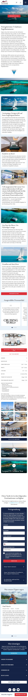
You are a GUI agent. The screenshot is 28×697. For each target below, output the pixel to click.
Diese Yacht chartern (10, 566)
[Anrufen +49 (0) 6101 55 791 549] (20, 2)
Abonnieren (14, 653)
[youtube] (18, 689)
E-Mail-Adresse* (7, 536)
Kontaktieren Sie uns (14, 682)
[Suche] (16, 2)
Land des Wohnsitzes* (9, 547)
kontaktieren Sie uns (14, 502)
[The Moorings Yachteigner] (4, 2)
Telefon (5, 541)
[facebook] (9, 689)
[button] (14, 659)
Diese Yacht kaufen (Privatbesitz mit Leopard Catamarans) (13, 573)
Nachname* (6, 530)
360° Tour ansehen (14, 354)
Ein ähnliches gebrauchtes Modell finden (11, 580)
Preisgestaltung (14, 16)
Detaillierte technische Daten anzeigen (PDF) (14, 350)
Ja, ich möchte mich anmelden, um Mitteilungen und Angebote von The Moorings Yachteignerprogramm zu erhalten (13, 555)
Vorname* (5, 525)
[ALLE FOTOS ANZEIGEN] (14, 429)
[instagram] (14, 689)
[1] (12, 327)
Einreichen (14, 560)
